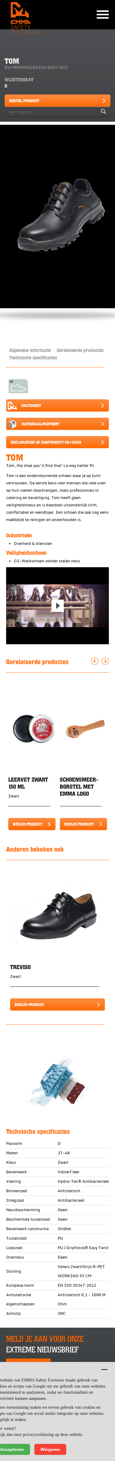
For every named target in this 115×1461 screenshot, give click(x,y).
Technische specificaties (33, 357)
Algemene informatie (30, 350)
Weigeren (50, 1449)
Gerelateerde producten (80, 350)
